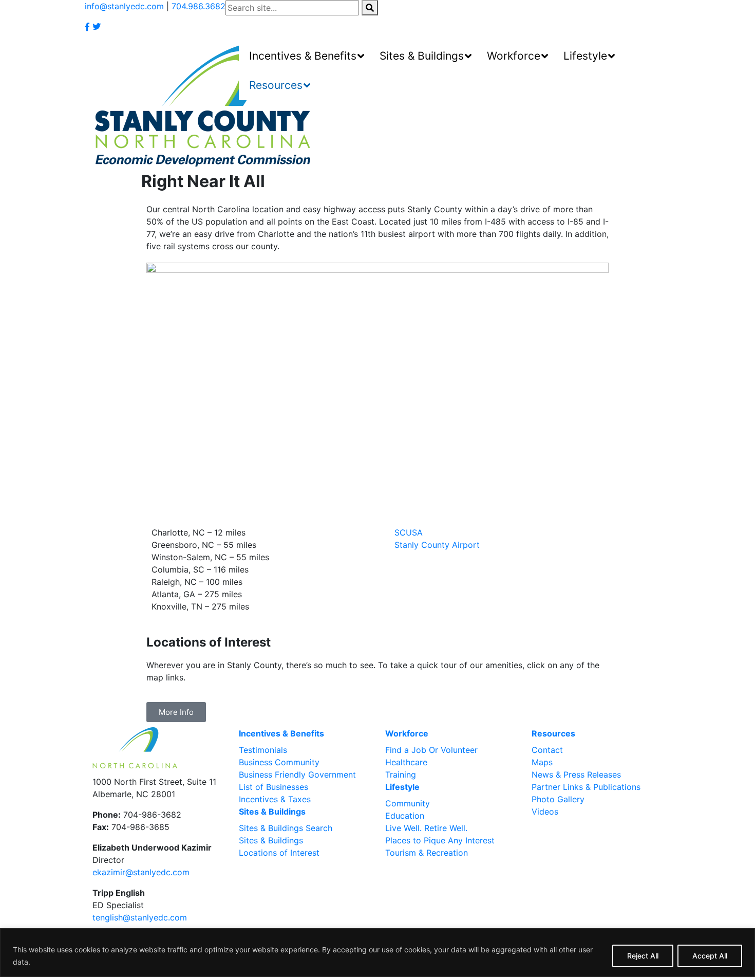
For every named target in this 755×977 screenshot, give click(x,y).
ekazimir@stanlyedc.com (141, 872)
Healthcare (406, 762)
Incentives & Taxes (275, 799)
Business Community (279, 762)
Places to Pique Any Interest (440, 840)
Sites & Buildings (272, 811)
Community (407, 803)
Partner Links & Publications (586, 787)
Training (400, 774)
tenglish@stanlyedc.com (139, 917)
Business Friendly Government (297, 774)
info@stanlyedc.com (124, 6)
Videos (545, 811)
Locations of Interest (279, 852)
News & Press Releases (576, 774)
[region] (377, 952)
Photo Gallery (558, 799)
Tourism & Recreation (426, 852)
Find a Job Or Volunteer (431, 750)
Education (404, 815)
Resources (553, 733)
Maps (542, 762)
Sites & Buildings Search (285, 828)
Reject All (642, 955)
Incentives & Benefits (281, 733)
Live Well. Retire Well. (426, 828)
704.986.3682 (198, 6)
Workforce (406, 733)
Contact (547, 750)
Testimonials (263, 750)
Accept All (709, 955)
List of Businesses (273, 787)
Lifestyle (402, 787)
